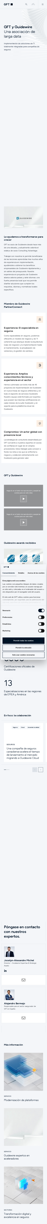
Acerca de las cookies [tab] (36, 573)
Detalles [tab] (21, 573)
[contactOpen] (23, 980)
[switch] (41, 617)
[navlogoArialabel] (8, 4)
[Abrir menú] (42, 4)
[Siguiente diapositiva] (40, 769)
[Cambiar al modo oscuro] (33, 4)
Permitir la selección (23, 648)
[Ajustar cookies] (23, 499)
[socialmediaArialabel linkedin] (5, 971)
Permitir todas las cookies (23, 641)
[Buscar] (26, 4)
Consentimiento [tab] (9, 573)
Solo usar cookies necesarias (23, 655)
